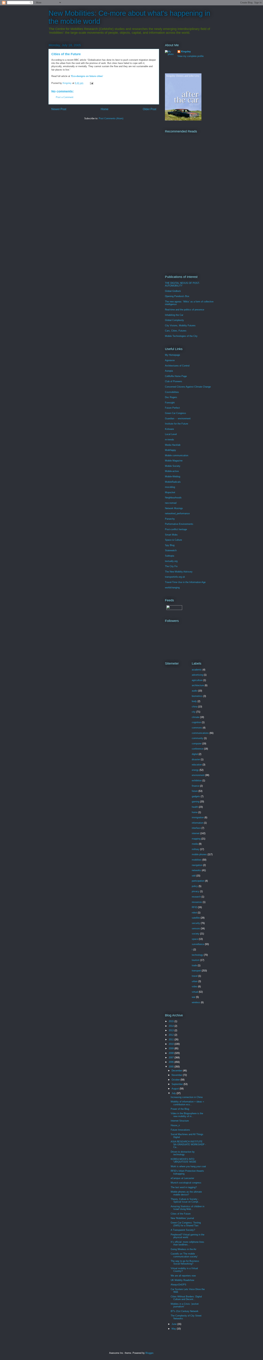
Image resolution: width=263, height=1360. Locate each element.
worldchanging (172, 587)
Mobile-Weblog (172, 476)
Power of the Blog (180, 1109)
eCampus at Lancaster (182, 1178)
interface (196, 828)
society (195, 933)
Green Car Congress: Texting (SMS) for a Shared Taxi (186, 1224)
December (177, 1070)
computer (196, 743)
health (195, 807)
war (193, 997)
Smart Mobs (171, 534)
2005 (171, 1066)
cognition (196, 722)
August (176, 1088)
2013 (171, 1030)
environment (198, 775)
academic (197, 669)
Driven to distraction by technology (183, 1153)
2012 (171, 1035)
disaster (196, 759)
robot (194, 912)
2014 (171, 1026)
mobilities (197, 859)
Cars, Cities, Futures (175, 330)
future (195, 791)
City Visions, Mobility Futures (180, 325)
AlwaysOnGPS (178, 1284)
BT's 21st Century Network (184, 1311)
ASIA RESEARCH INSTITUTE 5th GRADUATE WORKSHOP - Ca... (188, 1144)
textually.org (171, 561)
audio (194, 690)
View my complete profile (190, 56)
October (176, 1079)
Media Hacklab (172, 445)
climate (195, 717)
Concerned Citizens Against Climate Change (188, 386)
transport (196, 970)
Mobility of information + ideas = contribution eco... (187, 1103)
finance (195, 786)
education (197, 764)
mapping (196, 838)
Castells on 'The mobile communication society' (184, 1255)
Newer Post (58, 109)
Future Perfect (172, 407)
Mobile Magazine (173, 460)
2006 (171, 1062)
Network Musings (174, 508)
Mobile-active (172, 471)
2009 (171, 1048)
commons (197, 727)
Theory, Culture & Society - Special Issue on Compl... (185, 1200)
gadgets (196, 796)
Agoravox (170, 360)
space (195, 939)
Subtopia (169, 555)
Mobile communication (176, 455)
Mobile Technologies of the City (181, 336)
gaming (195, 801)
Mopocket (170, 492)
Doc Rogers (171, 397)
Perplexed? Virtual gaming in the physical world (187, 1236)
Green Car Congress (175, 413)
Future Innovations (180, 1129)
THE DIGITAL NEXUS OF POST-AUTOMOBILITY (182, 284)
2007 (171, 1057)
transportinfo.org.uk (175, 576)
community (197, 738)
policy (195, 886)
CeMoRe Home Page (176, 376)
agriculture (197, 680)
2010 (171, 1044)
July (174, 1093)
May (174, 1328)
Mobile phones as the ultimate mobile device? (186, 1193)
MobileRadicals (173, 482)
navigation (197, 865)
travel (195, 976)
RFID (194, 907)
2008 (171, 1053)
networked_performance (177, 513)
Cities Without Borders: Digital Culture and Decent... (186, 1298)
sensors (196, 928)
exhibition (197, 780)
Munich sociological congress (186, 1182)
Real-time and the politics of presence (184, 309)
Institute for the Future (176, 423)
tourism (195, 960)
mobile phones (199, 854)
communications (200, 733)
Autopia (169, 370)
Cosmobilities (172, 392)
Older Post (149, 109)
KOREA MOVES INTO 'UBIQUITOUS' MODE (183, 1160)
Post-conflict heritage (176, 529)
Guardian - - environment (178, 418)
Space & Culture (173, 540)
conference (197, 748)
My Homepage (172, 355)
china (194, 706)
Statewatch (171, 550)
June (174, 1324)
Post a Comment (64, 97)
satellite (196, 917)
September (178, 1084)
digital (195, 754)
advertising (197, 674)
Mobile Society (172, 466)
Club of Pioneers (173, 381)
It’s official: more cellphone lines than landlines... (187, 1243)
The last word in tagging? (184, 1187)
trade (194, 965)
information (197, 822)
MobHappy (170, 450)
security (196, 923)
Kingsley (186, 51)
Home (104, 109)
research (196, 896)
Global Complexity (174, 320)
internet (195, 833)
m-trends (169, 439)
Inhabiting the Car (174, 315)
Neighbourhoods (173, 497)
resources (197, 902)
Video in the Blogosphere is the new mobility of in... (187, 1115)
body (194, 701)
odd (194, 875)
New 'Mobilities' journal (182, 1218)
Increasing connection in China (187, 1097)
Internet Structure (180, 1120)
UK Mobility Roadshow (182, 1280)
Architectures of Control (177, 365)
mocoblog (170, 487)
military (195, 849)
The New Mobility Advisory (179, 571)
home (195, 812)
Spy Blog (169, 545)
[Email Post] (91, 83)
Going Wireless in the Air (183, 1249)
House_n (175, 1125)
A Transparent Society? (183, 1230)
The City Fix (171, 566)
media (195, 844)
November (177, 1075)
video (194, 986)
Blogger (149, 1353)
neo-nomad (170, 503)
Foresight (170, 402)
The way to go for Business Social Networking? (185, 1262)
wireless (196, 1002)
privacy (195, 891)
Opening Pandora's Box (177, 296)
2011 (171, 1039)
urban (195, 981)
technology (197, 955)
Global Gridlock (173, 291)
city (194, 711)
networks (196, 870)
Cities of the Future (181, 1213)
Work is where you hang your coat (188, 1166)
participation (198, 880)
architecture (198, 685)
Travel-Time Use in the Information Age (185, 582)
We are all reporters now (183, 1275)
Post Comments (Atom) (111, 118)
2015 (171, 1021)
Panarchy (170, 518)
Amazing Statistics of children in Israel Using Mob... (187, 1208)
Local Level (171, 434)
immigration (198, 817)
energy (195, 770)
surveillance (198, 944)
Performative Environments (179, 524)
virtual (195, 992)
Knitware (169, 429)
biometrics (197, 696)
